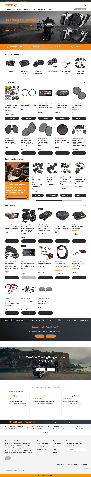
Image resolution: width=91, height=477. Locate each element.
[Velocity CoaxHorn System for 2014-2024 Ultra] (52, 168)
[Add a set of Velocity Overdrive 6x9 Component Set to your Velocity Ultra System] (66, 168)
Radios (10, 71)
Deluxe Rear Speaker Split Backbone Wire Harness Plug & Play (45, 264)
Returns (55, 449)
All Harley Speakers (38, 72)
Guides (49, 9)
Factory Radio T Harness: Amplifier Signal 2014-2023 (28, 301)
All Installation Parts (66, 72)
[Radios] (10, 63)
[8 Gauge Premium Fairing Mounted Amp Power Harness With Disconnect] (12, 289)
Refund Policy (56, 452)
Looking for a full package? (31, 1)
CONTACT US (51, 336)
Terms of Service (57, 455)
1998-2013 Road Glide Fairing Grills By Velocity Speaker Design (45, 301)
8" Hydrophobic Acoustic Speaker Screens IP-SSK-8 (62, 142)
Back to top (45, 432)
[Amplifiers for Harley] (24, 63)
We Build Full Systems (42, 443)
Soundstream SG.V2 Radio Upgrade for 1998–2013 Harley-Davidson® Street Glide (45, 106)
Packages (25, 9)
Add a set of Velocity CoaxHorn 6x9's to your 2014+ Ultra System (80, 180)
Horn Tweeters (53, 71)
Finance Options (57, 443)
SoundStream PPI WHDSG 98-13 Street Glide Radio (12, 227)
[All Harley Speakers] (38, 63)
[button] (45, 475)
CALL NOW (40, 336)
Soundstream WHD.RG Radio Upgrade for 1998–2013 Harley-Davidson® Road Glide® (62, 106)
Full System (40, 369)
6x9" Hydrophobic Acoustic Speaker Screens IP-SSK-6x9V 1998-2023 (44, 143)
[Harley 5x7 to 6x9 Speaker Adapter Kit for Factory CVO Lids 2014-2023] (62, 252)
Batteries (41, 9)
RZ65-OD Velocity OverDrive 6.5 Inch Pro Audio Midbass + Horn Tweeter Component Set (11, 265)
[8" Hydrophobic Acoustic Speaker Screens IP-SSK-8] (62, 129)
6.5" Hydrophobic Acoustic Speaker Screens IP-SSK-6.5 (77, 105)
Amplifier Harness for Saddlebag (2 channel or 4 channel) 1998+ (79, 264)
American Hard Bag (12, 470)
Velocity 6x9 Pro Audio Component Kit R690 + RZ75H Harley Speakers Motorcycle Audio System (27, 230)
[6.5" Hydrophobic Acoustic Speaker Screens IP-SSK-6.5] (79, 93)
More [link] (8, 458)
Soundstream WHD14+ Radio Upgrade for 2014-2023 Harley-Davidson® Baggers (28, 265)
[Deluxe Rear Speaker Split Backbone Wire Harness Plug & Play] (45, 252)
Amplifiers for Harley (24, 72)
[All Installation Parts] (66, 63)
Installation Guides (42, 446)
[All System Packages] (80, 63)
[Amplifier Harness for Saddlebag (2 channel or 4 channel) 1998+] (79, 252)
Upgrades (51, 369)
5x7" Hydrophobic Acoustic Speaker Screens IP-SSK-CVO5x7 (11, 142)
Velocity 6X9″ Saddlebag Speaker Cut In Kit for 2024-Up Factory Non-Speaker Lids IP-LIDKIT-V (79, 143)
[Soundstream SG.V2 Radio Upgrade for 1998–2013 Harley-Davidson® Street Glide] (45, 93)
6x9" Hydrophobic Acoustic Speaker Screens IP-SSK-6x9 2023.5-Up (27, 143)
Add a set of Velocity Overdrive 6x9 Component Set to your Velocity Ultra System (66, 181)
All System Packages (80, 72)
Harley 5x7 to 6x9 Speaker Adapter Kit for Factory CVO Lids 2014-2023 (61, 265)
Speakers (17, 9)
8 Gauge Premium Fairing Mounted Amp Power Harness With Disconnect (12, 301)
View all (84, 54)
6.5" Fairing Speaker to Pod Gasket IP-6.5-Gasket (28, 104)
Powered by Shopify (20, 470)
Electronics (8, 9)
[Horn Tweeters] (52, 63)
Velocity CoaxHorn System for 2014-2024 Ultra (51, 179)
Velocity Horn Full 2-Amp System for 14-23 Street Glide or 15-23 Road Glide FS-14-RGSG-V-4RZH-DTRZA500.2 (11, 107)
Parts (33, 9)
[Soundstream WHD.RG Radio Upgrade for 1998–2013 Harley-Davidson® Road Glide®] (62, 93)
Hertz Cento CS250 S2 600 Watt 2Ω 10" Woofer (61, 227)
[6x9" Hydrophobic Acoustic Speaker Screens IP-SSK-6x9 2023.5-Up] (28, 129)
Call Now (78, 422)
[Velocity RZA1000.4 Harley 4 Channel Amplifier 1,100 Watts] (45, 215)
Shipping (55, 446)
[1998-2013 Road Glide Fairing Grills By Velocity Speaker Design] (45, 289)
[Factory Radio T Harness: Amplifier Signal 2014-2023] (28, 289)
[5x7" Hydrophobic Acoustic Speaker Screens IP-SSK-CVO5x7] (12, 129)
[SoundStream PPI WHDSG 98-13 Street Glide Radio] (12, 215)
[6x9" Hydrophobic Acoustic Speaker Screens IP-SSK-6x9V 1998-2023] (45, 129)
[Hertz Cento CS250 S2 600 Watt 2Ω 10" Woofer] (62, 215)
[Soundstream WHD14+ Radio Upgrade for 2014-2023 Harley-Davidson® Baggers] (28, 252)
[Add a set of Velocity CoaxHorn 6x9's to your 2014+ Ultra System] (81, 168)
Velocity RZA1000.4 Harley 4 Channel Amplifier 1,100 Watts (44, 228)
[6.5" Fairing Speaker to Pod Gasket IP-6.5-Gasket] (28, 93)
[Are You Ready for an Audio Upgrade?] (17, 172)
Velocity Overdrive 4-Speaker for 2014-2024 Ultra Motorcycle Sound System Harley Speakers (37, 184)
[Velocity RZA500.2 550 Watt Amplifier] (79, 215)
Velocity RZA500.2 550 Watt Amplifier (78, 227)
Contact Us (17, 197)
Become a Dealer (41, 449)
